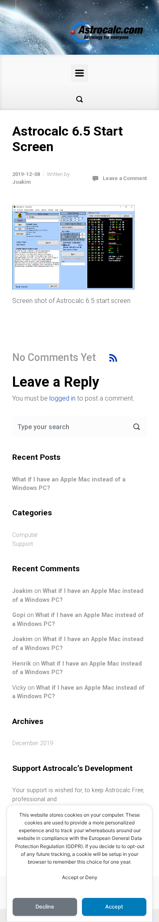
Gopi (18, 615)
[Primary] (79, 73)
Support (22, 544)
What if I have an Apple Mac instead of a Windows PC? (69, 484)
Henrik (21, 663)
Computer (25, 535)
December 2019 (32, 743)
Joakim (21, 182)
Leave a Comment (125, 178)
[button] (79, 99)
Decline (44, 907)
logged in (62, 398)
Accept (114, 907)
